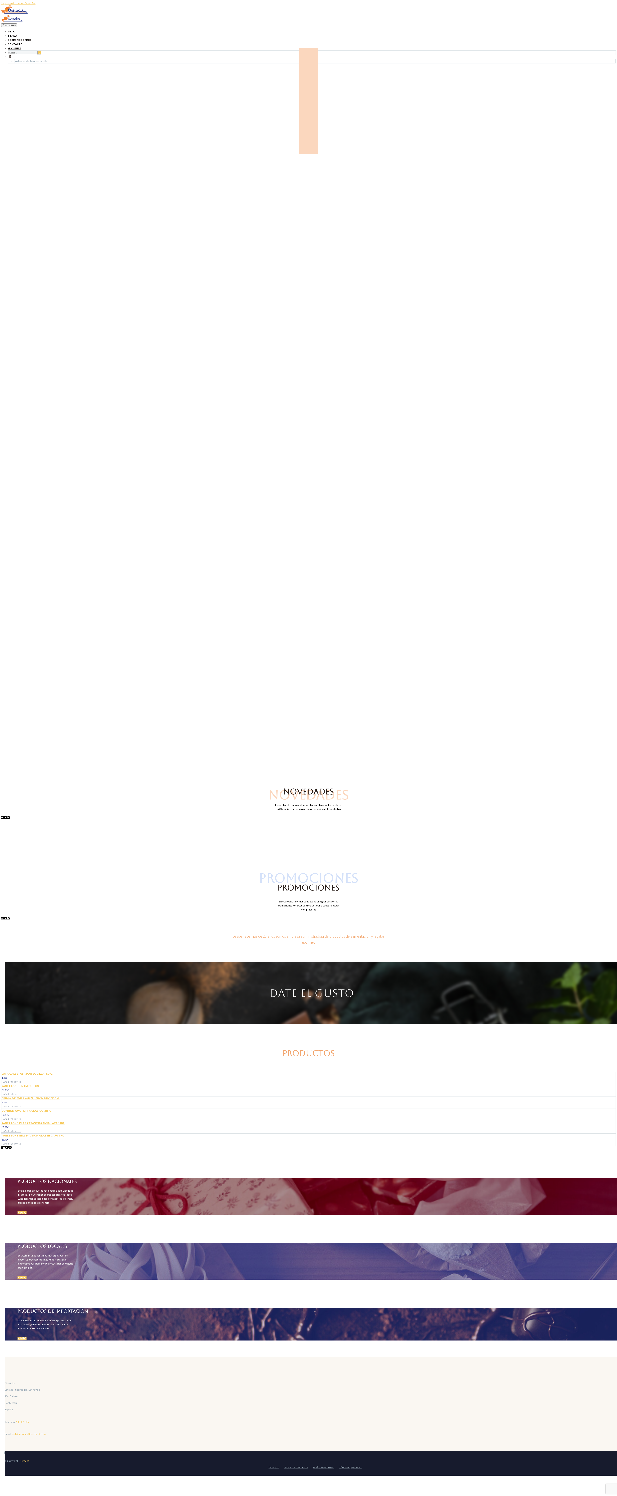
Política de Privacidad (296, 1467)
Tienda (12, 35)
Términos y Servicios (350, 1467)
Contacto (15, 44)
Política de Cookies (323, 1467)
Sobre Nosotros (19, 40)
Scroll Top (30, 3)
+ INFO (5, 817)
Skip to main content (13, 3)
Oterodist (24, 1460)
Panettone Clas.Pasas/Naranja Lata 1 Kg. (33, 1123)
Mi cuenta (14, 48)
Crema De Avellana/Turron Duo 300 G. (30, 1098)
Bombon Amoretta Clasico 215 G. (26, 1110)
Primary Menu (9, 25)
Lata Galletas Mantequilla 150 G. (27, 1073)
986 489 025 (22, 1422)
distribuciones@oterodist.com (29, 1434)
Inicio (11, 31)
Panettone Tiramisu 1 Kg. (20, 1086)
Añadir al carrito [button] (12, 1081)
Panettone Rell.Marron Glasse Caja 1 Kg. (33, 1135)
